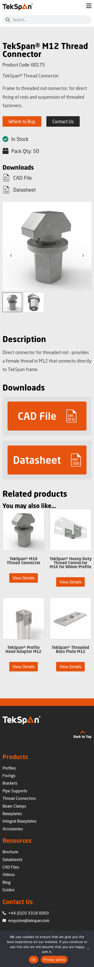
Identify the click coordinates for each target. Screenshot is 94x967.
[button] (47, 416)
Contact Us (18, 901)
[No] (87, 948)
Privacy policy (54, 960)
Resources (17, 840)
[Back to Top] (82, 732)
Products (15, 756)
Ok (33, 960)
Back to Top (82, 737)
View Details (24, 577)
